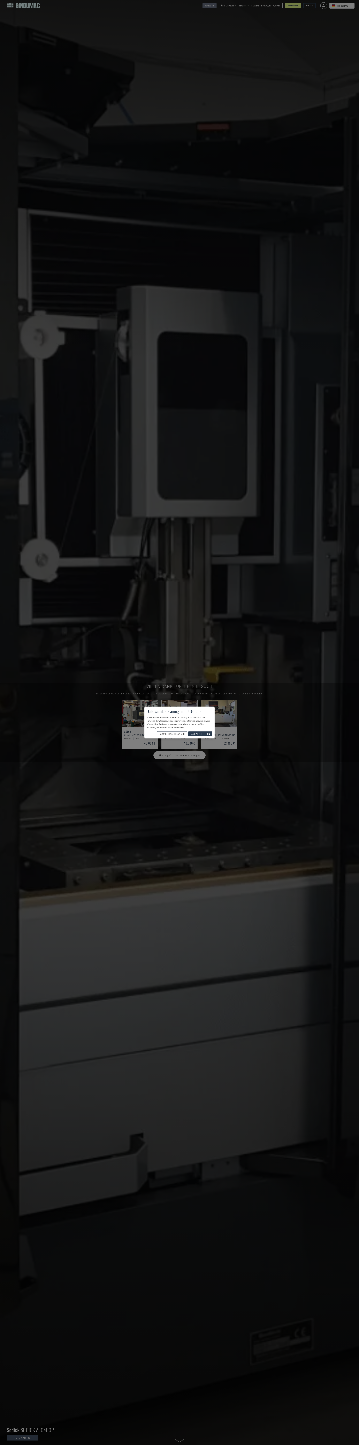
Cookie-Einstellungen (172, 733)
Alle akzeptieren (200, 733)
